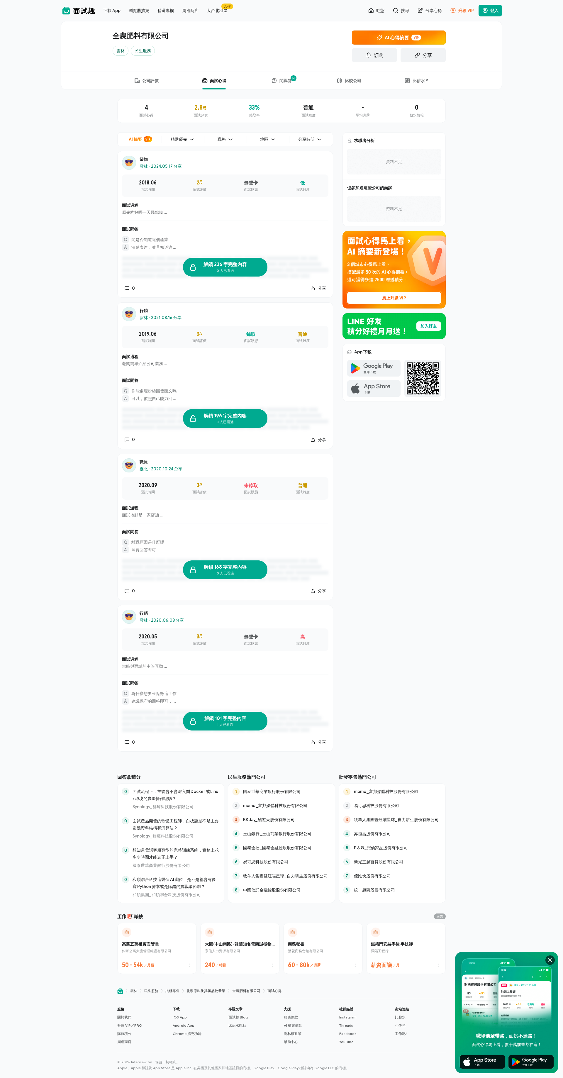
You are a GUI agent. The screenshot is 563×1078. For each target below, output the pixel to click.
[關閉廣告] (550, 960)
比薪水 (400, 1017)
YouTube (346, 1042)
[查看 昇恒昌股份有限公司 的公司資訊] (392, 834)
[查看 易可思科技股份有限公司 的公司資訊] (281, 862)
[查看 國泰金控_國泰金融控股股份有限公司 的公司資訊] (281, 848)
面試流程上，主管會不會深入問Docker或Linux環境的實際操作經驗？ (175, 795)
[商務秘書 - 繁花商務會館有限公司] (323, 948)
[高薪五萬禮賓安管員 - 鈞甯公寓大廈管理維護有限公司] (157, 948)
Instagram (348, 1017)
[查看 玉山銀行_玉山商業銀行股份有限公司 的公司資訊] (281, 834)
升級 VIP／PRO (129, 1025)
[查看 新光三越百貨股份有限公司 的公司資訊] (392, 862)
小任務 (400, 1025)
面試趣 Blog (238, 1017)
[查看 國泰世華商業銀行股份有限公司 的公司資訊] (281, 791)
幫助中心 (291, 1042)
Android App (183, 1025)
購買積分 (124, 1033)
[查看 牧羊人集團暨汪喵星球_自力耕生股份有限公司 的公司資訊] (281, 876)
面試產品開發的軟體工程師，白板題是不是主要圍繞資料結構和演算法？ (176, 824)
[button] (142, 1025)
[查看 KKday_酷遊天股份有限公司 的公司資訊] (281, 820)
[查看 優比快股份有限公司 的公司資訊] (392, 876)
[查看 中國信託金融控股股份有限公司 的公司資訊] (281, 890)
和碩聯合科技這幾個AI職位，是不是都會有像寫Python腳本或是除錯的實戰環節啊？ (174, 883)
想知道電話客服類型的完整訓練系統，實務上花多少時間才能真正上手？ (176, 854)
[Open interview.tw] (120, 991)
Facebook (347, 1033)
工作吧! (401, 1033)
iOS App (180, 1017)
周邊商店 (124, 1042)
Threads (346, 1025)
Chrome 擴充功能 (187, 1033)
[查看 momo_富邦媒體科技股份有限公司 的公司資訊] (281, 806)
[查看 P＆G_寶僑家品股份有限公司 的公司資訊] (392, 848)
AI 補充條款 (293, 1025)
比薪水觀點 (237, 1025)
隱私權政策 (292, 1033)
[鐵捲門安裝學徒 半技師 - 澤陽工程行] (406, 948)
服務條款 (291, 1017)
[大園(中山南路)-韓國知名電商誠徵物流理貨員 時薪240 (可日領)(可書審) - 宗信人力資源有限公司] (240, 948)
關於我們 (124, 1017)
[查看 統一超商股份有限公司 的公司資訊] (392, 890)
